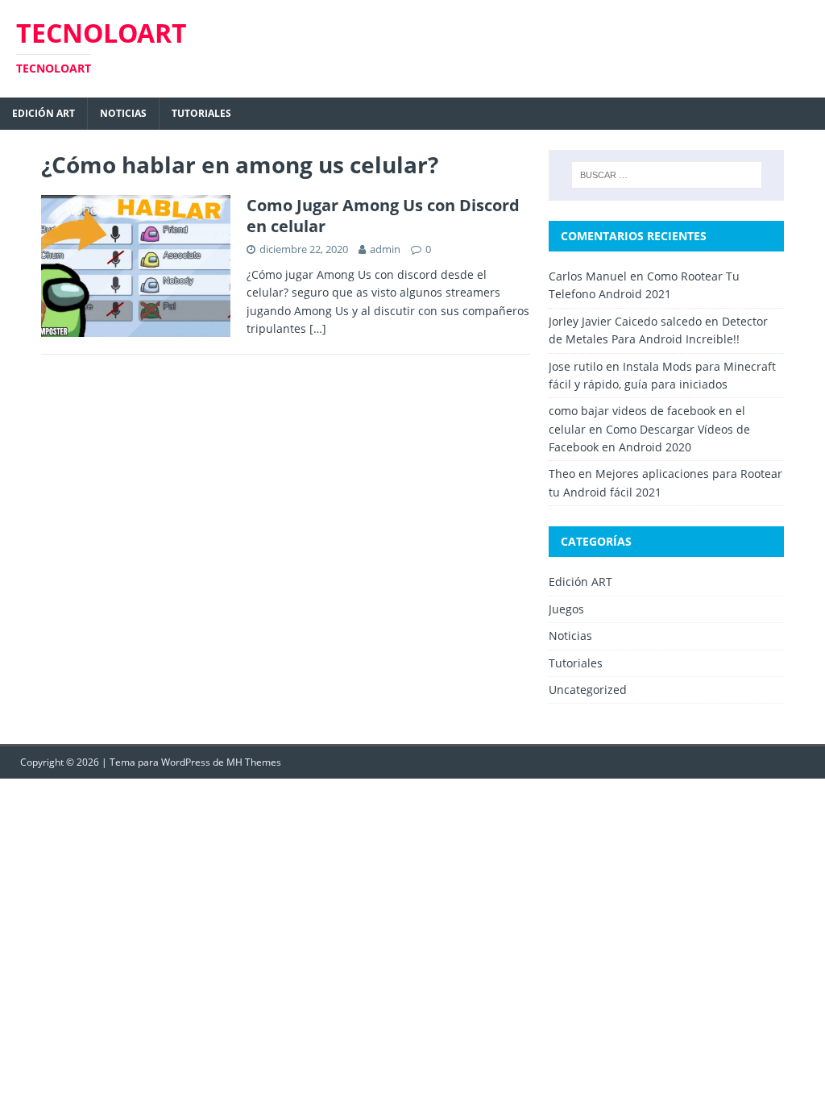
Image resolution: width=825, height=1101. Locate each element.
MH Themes (253, 762)
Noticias (123, 113)
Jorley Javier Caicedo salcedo (625, 321)
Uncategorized (588, 689)
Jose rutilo (576, 366)
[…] (317, 328)
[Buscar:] (667, 175)
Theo (562, 473)
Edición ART (43, 113)
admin (385, 249)
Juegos (566, 609)
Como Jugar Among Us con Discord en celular (383, 215)
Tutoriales (201, 113)
